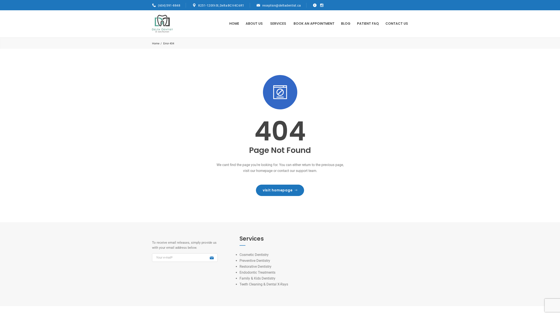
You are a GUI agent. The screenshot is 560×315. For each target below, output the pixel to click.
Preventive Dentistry (255, 261)
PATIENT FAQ (368, 23)
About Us (254, 23)
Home (234, 23)
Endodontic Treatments (257, 272)
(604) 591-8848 (169, 5)
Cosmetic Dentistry (254, 255)
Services (278, 23)
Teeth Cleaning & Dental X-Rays (264, 284)
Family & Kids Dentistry (257, 278)
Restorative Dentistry (255, 266)
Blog (345, 23)
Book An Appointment (314, 23)
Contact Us (396, 23)
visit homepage (278, 190)
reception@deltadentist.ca (281, 5)
